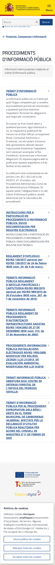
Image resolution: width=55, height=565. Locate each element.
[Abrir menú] (49, 7)
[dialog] (27, 533)
